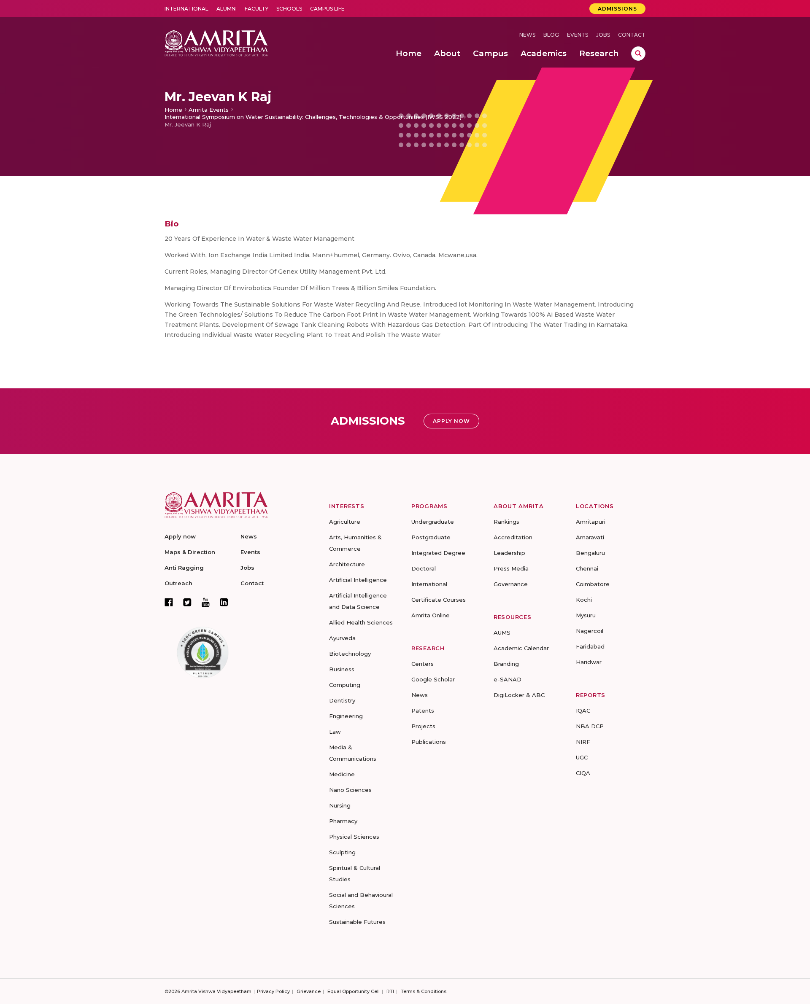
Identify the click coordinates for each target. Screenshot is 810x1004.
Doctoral (423, 568)
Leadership (509, 552)
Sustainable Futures (357, 921)
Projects (423, 726)
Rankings (506, 521)
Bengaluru (590, 552)
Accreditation (513, 537)
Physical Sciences (354, 836)
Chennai (587, 568)
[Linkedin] (224, 602)
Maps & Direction (190, 552)
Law (335, 731)
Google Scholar (433, 679)
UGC (582, 757)
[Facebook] (169, 602)
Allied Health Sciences (361, 622)
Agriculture (344, 521)
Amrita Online (430, 615)
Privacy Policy (273, 991)
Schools (289, 8)
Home (173, 109)
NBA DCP (590, 726)
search (638, 53)
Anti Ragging (184, 567)
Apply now (180, 536)
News (527, 35)
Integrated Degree (438, 552)
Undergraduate (432, 521)
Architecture (347, 564)
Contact (631, 35)
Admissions (617, 8)
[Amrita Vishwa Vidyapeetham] (216, 42)
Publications (428, 741)
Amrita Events (209, 109)
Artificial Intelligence (358, 579)
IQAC (583, 710)
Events (577, 35)
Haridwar (589, 662)
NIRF (583, 741)
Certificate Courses (438, 599)
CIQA (583, 773)
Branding (506, 663)
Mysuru (586, 615)
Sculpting (342, 852)
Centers (422, 663)
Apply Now (451, 421)
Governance (511, 584)
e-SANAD (507, 679)
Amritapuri (590, 521)
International (186, 8)
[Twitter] (187, 602)
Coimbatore (593, 584)
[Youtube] (206, 602)
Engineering (346, 716)
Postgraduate (431, 537)
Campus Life (327, 8)
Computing (344, 684)
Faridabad (590, 646)
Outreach (178, 583)
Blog (551, 35)
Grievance (309, 991)
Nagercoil (589, 630)
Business (341, 669)
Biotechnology (350, 653)
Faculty (256, 8)
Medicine (342, 774)
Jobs (603, 35)
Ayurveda (342, 638)
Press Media (511, 568)
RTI (390, 991)
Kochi (584, 599)
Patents (422, 710)
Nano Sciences (350, 789)
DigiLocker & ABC (519, 695)
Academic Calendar (521, 648)
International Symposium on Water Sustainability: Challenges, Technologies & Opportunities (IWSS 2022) (313, 116)
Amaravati (590, 537)
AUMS (502, 632)
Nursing (340, 805)
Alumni (226, 8)
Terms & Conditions (423, 991)
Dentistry (342, 700)
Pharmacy (343, 821)
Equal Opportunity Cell (353, 991)
